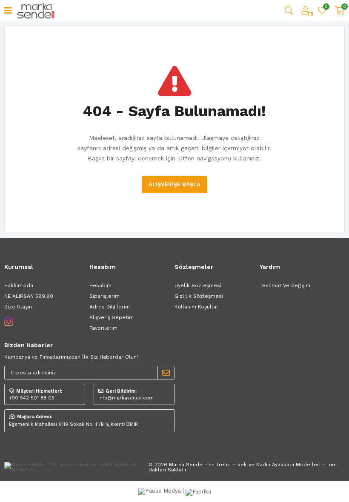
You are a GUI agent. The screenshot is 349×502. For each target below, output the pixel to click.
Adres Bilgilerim (109, 307)
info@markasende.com (126, 398)
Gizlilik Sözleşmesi (198, 296)
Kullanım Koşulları (197, 307)
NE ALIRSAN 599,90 (28, 296)
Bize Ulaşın (18, 307)
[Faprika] (198, 491)
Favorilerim (325, 7)
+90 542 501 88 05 (31, 398)
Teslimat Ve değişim (285, 285)
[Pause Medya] (160, 491)
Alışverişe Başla (174, 184)
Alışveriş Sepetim (111, 317)
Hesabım (100, 285)
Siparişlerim (104, 296)
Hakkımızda (18, 285)
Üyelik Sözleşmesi (197, 285)
